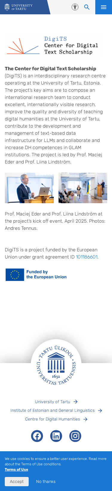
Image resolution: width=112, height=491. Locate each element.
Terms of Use (16, 469)
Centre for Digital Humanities (52, 419)
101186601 (86, 257)
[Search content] (87, 7)
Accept (17, 481)
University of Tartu (52, 401)
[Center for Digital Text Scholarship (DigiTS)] (19, 7)
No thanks (46, 481)
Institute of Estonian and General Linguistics (52, 410)
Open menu (103, 7)
